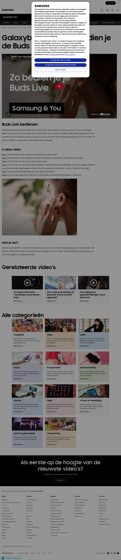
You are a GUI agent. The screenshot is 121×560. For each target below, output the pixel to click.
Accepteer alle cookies (60, 60)
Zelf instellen (60, 70)
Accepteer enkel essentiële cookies (60, 65)
